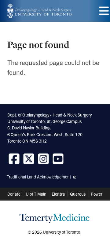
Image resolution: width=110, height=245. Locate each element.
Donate (13, 194)
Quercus (78, 194)
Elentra (58, 194)
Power (96, 194)
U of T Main (36, 194)
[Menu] (104, 11)
